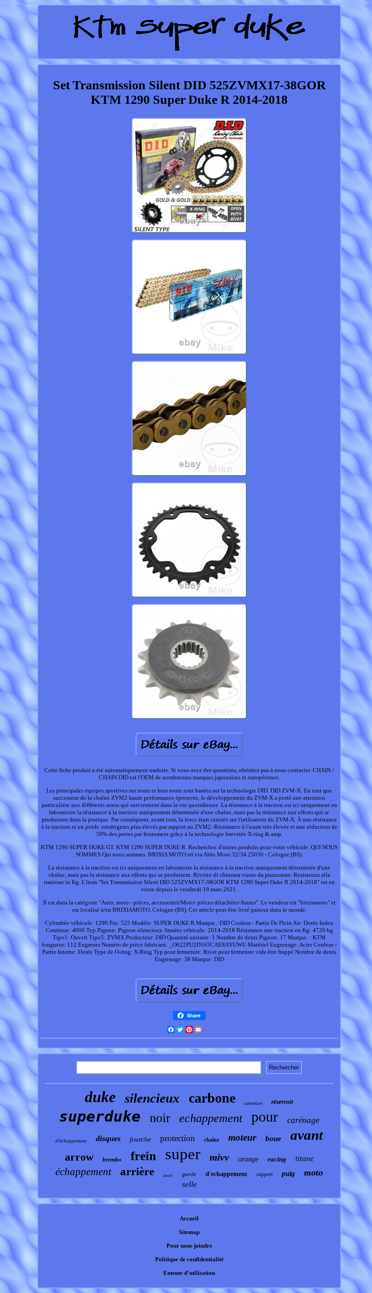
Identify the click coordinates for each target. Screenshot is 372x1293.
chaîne (211, 1140)
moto (313, 1172)
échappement (83, 1171)
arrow (79, 1157)
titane (304, 1158)
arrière (137, 1171)
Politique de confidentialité (189, 1259)
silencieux (152, 1098)
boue (273, 1138)
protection (177, 1138)
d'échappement (71, 1140)
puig (288, 1173)
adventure (253, 1103)
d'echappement (226, 1174)
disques (108, 1138)
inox (168, 1175)
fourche (140, 1139)
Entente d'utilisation (189, 1272)
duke (100, 1097)
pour (264, 1116)
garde (189, 1174)
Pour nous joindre (189, 1245)
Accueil (189, 1218)
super (183, 1154)
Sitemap (189, 1232)
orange (248, 1159)
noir (160, 1118)
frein (143, 1156)
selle (189, 1184)
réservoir (282, 1102)
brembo (112, 1159)
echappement (210, 1118)
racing (277, 1159)
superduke (100, 1116)
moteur (242, 1137)
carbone (212, 1097)
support (264, 1174)
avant (306, 1135)
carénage (303, 1120)
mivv (219, 1157)
